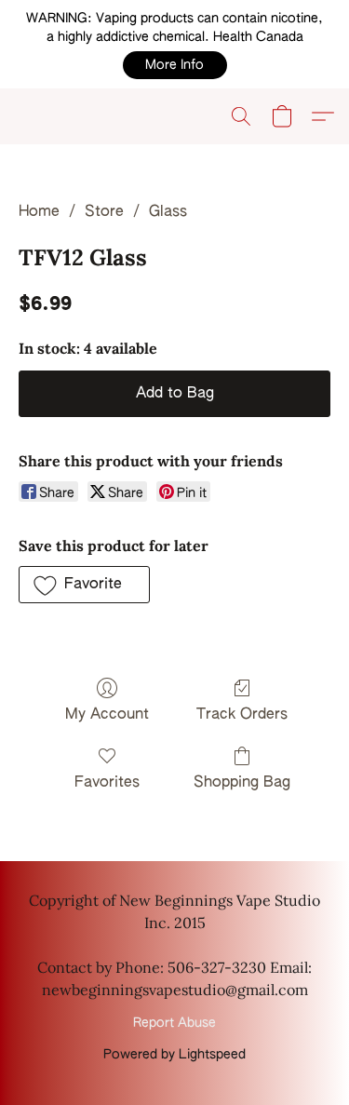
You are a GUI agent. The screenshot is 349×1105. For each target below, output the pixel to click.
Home (39, 212)
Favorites (107, 782)
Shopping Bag (242, 782)
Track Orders (242, 714)
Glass (168, 212)
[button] (175, 65)
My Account (107, 714)
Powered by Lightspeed (174, 1054)
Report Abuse (174, 1023)
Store (104, 212)
